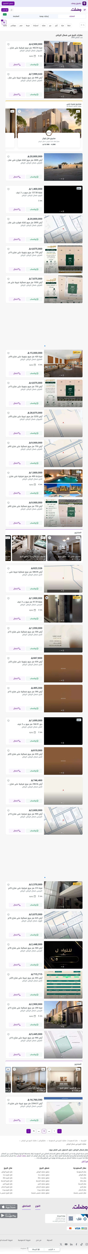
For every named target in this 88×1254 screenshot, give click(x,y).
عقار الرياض (82, 1175)
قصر (21, 25)
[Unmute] (46, 597)
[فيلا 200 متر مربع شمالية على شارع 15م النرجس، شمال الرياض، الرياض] (63, 1028)
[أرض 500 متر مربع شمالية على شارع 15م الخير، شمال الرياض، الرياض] (63, 652)
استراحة (35, 25)
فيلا (62, 25)
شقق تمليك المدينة (42, 1181)
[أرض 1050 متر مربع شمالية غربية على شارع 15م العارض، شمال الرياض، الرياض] (63, 302)
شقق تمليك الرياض (42, 1172)
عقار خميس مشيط (80, 1193)
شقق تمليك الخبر (43, 1184)
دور (50, 25)
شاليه (5, 25)
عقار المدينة (82, 1184)
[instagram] (86, 1244)
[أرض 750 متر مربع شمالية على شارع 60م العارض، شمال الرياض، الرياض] (63, 466)
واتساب (33, 64)
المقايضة (11, 16)
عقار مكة (83, 1181)
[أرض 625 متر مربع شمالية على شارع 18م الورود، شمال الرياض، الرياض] (63, 938)
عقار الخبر (83, 1187)
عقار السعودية (81, 1172)
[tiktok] (81, 1244)
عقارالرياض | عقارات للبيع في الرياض (33, 1140)
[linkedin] (71, 1244)
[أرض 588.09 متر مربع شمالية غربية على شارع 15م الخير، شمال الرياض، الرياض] (63, 592)
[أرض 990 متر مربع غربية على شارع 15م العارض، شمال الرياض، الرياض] (63, 1058)
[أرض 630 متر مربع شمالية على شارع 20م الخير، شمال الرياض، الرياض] (63, 774)
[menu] (85, 10)
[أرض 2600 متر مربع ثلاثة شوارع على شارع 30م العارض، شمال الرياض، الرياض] (63, 180)
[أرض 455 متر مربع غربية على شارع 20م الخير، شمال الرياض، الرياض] (63, 998)
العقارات (72, 16)
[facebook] (76, 1244)
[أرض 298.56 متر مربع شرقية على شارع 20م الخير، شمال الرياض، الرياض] (63, 804)
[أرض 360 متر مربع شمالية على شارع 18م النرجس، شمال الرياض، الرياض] (63, 968)
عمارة (44, 25)
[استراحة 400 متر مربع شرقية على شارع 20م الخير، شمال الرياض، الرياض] (63, 496)
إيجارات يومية (44, 16)
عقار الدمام (82, 1190)
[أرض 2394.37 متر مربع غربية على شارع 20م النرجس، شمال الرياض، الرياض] (63, 1123)
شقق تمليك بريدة (43, 1190)
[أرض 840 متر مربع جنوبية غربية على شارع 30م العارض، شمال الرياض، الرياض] (63, 97)
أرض (56, 25)
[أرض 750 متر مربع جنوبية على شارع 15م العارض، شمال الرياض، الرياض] (63, 272)
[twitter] (61, 1244)
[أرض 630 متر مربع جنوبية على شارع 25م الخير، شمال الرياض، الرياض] (63, 681)
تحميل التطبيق (8, 3)
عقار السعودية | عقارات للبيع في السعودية (63, 1140)
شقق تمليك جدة (43, 1175)
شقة (69, 25)
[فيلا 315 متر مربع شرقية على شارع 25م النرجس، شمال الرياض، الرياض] (63, 908)
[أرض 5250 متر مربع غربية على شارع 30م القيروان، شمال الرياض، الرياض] (63, 436)
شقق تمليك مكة (43, 1178)
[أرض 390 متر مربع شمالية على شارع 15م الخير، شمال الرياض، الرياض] (63, 711)
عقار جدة (83, 1178)
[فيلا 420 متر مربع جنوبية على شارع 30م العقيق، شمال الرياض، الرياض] (63, 376)
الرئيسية (83, 1140)
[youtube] (66, 1244)
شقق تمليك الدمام (42, 1187)
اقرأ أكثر (85, 1161)
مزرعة (28, 25)
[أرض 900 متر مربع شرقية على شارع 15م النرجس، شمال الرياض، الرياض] (63, 834)
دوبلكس (13, 25)
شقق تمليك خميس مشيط (40, 1193)
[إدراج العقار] (12, 10)
